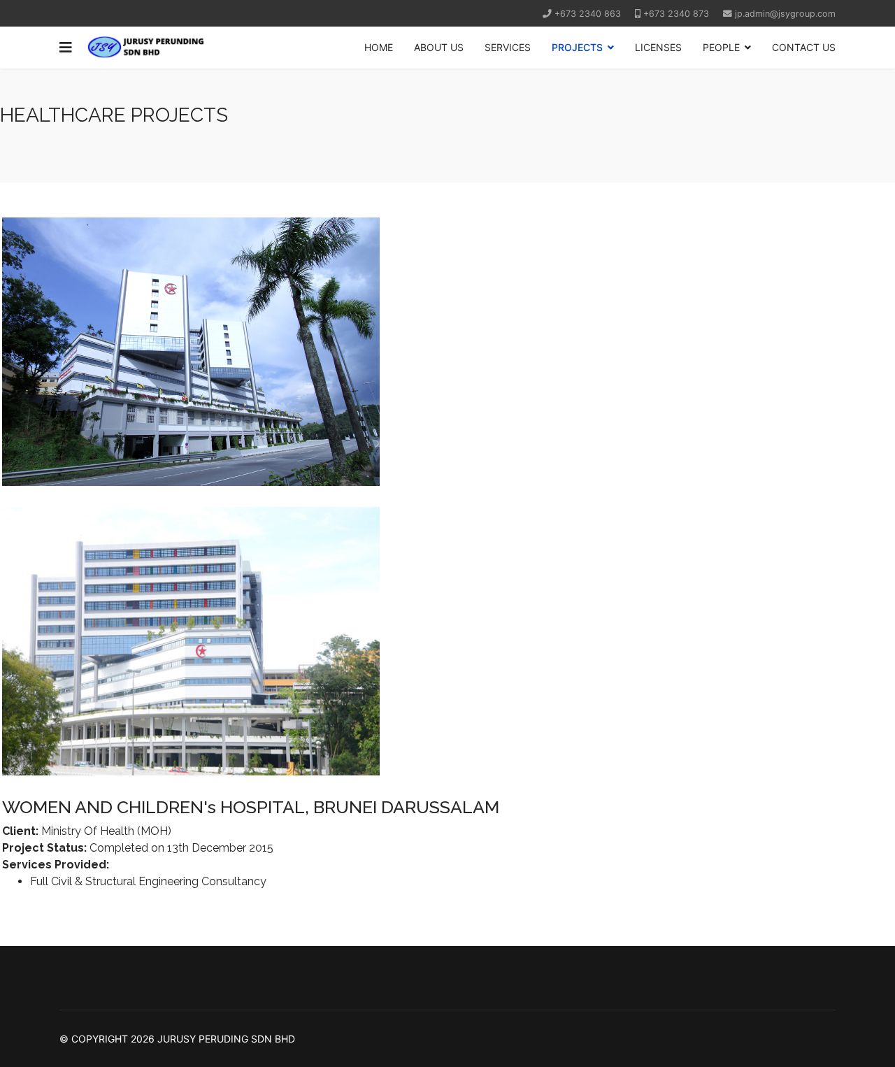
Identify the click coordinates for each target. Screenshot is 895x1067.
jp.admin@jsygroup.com (785, 13)
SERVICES (508, 47)
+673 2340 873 (676, 13)
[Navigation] (65, 48)
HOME (378, 47)
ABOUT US (439, 47)
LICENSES (658, 47)
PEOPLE (721, 47)
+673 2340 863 (587, 13)
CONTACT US (804, 47)
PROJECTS (577, 47)
